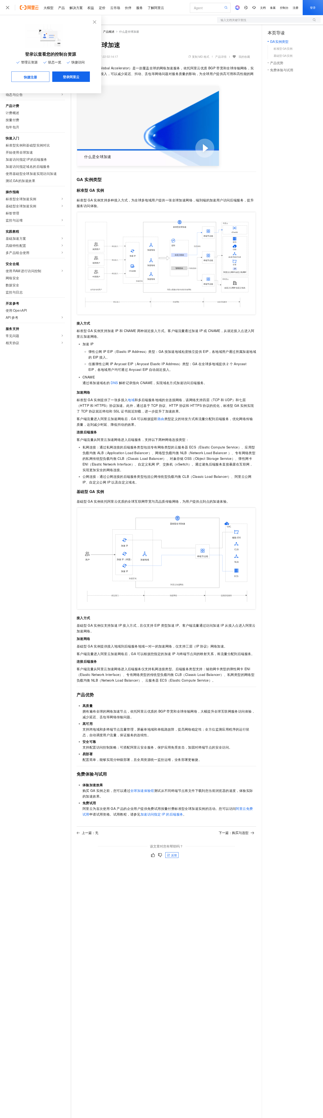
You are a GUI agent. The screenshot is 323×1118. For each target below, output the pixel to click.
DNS (114, 382)
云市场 (115, 7)
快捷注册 (30, 77)
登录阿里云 (71, 76)
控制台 (284, 7)
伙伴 (128, 7)
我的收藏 (244, 56)
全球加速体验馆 (142, 790)
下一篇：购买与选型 (234, 832)
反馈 (174, 855)
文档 (263, 7)
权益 (90, 7)
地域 (131, 399)
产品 (61, 7)
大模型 (48, 7)
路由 (160, 418)
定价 (102, 7)
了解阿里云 (156, 7)
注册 (295, 7)
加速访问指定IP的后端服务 (161, 814)
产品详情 (221, 56)
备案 (273, 7)
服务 (139, 7)
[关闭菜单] (7, 7)
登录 (313, 7)
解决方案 (76, 7)
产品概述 (108, 31)
